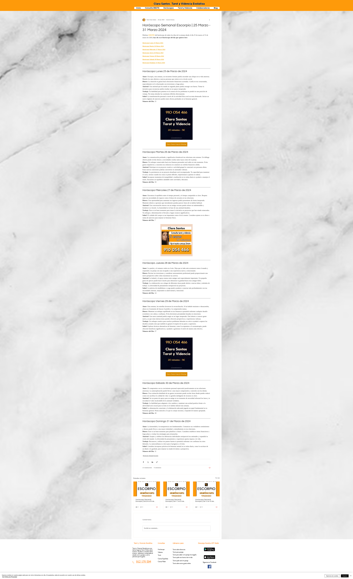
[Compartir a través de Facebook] (143, 462)
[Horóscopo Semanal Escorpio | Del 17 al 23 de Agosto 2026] (176, 489)
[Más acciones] (209, 20)
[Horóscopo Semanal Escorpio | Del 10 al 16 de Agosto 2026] (206, 489)
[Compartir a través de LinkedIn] (152, 462)
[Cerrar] (351, 576)
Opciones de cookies (332, 576)
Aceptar (345, 576)
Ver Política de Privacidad (9, 577)
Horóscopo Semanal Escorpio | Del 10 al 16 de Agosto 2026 (204, 500)
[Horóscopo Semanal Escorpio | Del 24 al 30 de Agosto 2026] (146, 489)
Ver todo (217, 478)
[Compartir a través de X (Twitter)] (148, 462)
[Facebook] (209, 566)
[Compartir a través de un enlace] (157, 462)
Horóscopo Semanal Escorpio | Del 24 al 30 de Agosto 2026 (145, 500)
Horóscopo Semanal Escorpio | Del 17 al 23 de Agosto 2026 (174, 500)
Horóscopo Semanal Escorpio (150, 456)
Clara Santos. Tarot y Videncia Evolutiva (179, 3)
